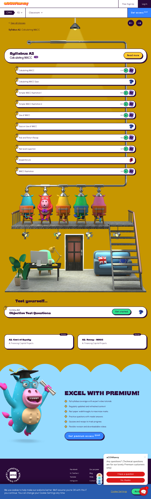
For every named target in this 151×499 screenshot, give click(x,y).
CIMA (9, 12)
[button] (143, 491)
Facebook (73, 469)
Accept (139, 491)
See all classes (18, 23)
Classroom (34, 12)
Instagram (74, 481)
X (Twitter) (74, 473)
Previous (131, 23)
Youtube (73, 477)
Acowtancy (16, 4)
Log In (144, 4)
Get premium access (84, 435)
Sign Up (128, 4)
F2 (18, 12)
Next (139, 23)
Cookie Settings (119, 491)
